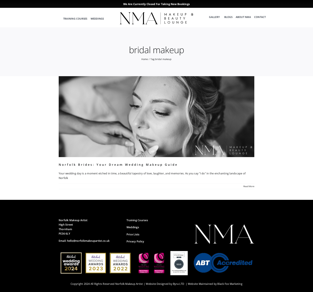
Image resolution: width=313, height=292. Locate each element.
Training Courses (137, 220)
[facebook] (235, 3)
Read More (248, 186)
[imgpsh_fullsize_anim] (156, 13)
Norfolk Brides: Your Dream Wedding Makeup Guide (118, 165)
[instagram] (240, 3)
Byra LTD (178, 284)
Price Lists (133, 234)
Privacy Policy (135, 241)
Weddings (133, 227)
